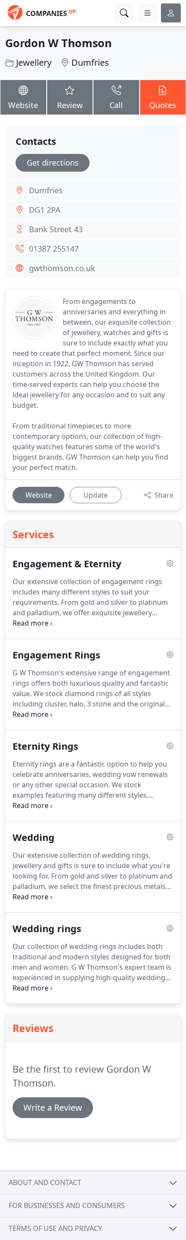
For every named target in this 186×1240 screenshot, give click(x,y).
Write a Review (52, 1107)
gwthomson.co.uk (62, 268)
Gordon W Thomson (58, 42)
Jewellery (33, 62)
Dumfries (90, 62)
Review (70, 105)
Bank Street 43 (56, 229)
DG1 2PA (45, 210)
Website (23, 105)
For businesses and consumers (67, 1205)
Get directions (53, 162)
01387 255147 (54, 248)
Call (116, 105)
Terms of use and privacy (55, 1228)
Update (95, 495)
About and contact (45, 1182)
